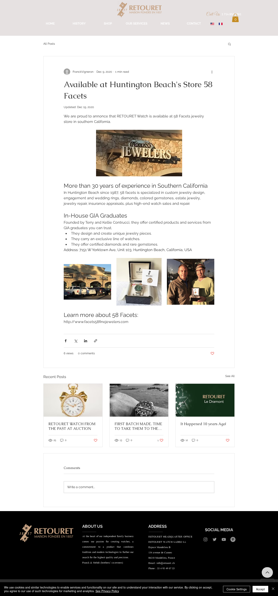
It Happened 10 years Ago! (203, 424)
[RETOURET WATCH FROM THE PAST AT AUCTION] (73, 400)
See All (230, 376)
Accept (260, 589)
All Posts (49, 43)
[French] (220, 23)
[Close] (273, 589)
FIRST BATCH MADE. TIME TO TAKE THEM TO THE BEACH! (138, 426)
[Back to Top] (267, 572)
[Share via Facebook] (66, 341)
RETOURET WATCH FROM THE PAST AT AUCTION (71, 426)
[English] (212, 23)
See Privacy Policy (107, 591)
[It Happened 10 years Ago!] (205, 400)
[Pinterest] (232, 539)
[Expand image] (87, 281)
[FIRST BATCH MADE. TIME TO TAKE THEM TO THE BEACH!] (139, 400)
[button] (235, 18)
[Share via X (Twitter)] (76, 341)
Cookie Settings (237, 589)
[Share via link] (95, 341)
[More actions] (211, 71)
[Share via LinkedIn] (86, 341)
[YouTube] (223, 539)
